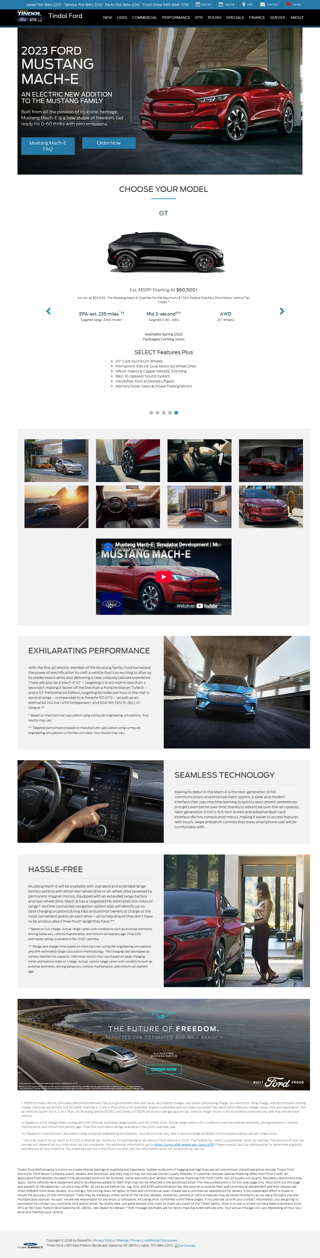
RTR (199, 18)
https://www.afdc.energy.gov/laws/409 (184, 1146)
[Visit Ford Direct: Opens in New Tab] (186, 1247)
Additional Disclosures (160, 1242)
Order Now (109, 143)
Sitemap (122, 1242)
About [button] (297, 18)
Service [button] (278, 18)
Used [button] (122, 18)
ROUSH (214, 18)
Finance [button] (257, 18)
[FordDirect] (30, 1247)
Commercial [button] (144, 18)
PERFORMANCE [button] (176, 18)
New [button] (107, 18)
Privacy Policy (104, 1242)
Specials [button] (235, 18)
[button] (45, 312)
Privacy (136, 1242)
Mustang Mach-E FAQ (48, 146)
